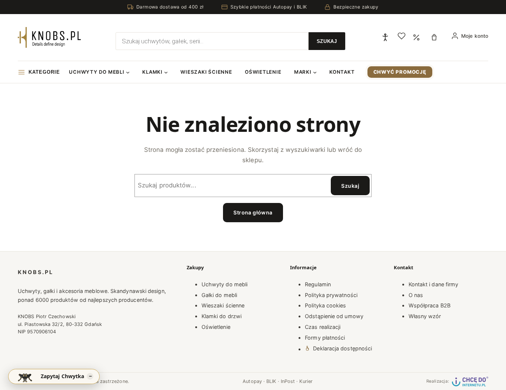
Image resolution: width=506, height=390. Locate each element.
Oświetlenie (216, 327)
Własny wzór (425, 316)
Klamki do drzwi (222, 316)
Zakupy (195, 267)
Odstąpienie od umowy (334, 316)
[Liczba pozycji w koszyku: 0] (435, 37)
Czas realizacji (322, 327)
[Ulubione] (401, 36)
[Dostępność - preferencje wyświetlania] (385, 37)
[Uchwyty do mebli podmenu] (128, 72)
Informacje (303, 267)
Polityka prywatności (331, 295)
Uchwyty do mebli (224, 284)
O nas (416, 295)
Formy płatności (325, 337)
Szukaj (350, 186)
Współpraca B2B (429, 305)
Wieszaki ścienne (223, 305)
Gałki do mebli (219, 295)
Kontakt (403, 267)
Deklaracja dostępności (342, 348)
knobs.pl (35, 272)
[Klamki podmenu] (166, 72)
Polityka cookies (325, 305)
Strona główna (252, 212)
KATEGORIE (44, 72)
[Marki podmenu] (315, 72)
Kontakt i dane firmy (434, 284)
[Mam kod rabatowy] (416, 37)
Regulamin (318, 284)
